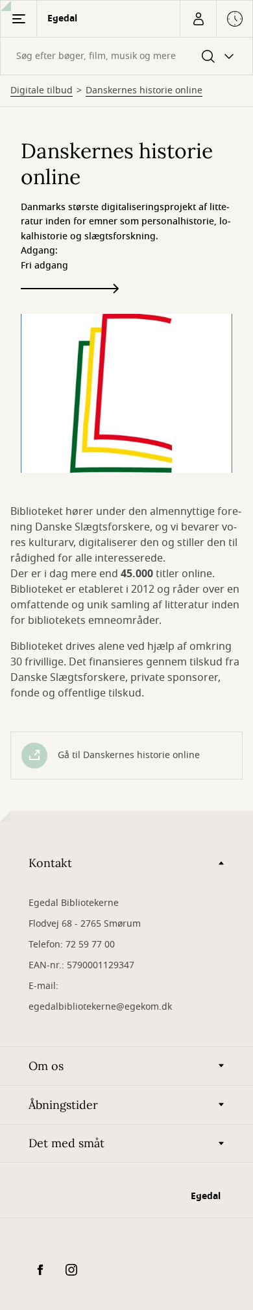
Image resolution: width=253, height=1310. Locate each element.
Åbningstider (63, 1104)
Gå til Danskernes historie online (129, 755)
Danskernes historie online (144, 91)
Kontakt (50, 862)
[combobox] (126, 56)
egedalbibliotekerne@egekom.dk (100, 1007)
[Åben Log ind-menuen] (198, 19)
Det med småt (66, 1143)
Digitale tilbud (41, 91)
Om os (46, 1065)
